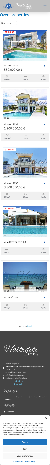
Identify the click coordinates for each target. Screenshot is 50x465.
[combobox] (8, 23)
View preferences (25, 456)
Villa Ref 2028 (11, 297)
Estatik (29, 326)
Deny (25, 449)
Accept (25, 442)
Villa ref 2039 (11, 124)
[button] (46, 418)
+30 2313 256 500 (18, 382)
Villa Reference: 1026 (15, 242)
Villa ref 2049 (11, 65)
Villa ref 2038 (11, 183)
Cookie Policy (18, 461)
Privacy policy (30, 461)
